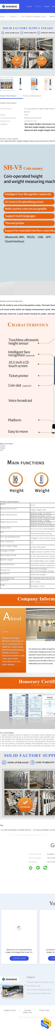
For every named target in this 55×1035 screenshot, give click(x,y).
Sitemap (27, 1010)
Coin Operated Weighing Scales (39, 989)
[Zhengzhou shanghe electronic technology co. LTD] (32, 868)
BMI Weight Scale (34, 986)
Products (38, 6)
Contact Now (19, 958)
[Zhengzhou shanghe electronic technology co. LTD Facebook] (1, 994)
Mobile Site (27, 1012)
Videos (47, 6)
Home (29, 6)
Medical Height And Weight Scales (40, 982)
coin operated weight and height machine (16, 830)
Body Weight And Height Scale (39, 993)
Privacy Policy (44, 1010)
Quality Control (10, 1010)
